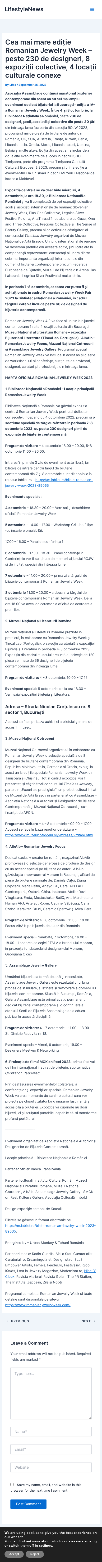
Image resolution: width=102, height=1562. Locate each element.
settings (45, 1545)
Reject (34, 1554)
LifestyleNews (24, 9)
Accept (14, 1554)
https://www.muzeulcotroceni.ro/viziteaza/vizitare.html (49, 835)
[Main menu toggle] (92, 9)
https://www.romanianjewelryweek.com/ (37, 1305)
